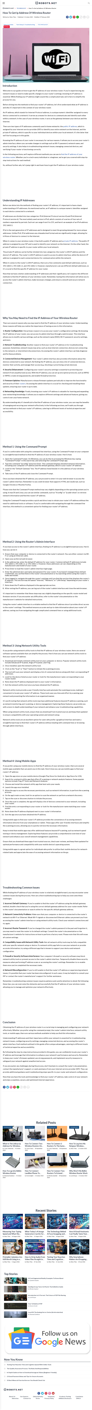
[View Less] (87, 17)
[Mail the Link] (84, 17)
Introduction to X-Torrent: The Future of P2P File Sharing (47, 1295)
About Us (12, 1396)
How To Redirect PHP (35, 1304)
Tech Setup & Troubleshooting (25, 24)
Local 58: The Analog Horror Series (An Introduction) (45, 1312)
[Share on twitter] (70, 17)
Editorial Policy (38, 1396)
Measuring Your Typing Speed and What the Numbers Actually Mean (12, 1233)
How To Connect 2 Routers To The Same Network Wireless (55, 1146)
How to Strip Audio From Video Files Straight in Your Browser (35, 1259)
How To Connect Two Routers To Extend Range (56, 1173)
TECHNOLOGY (43, 24)
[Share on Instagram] (11, 1087)
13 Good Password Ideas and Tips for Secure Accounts (25, 1376)
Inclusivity (51, 1396)
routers (23, 383)
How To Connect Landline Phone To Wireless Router (32, 1173)
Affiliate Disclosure (65, 1398)
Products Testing (65, 1396)
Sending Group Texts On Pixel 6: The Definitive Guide (45, 1287)
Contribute (79, 1396)
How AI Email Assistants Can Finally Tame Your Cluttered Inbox (79, 1233)
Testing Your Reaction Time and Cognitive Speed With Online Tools (57, 1259)
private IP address (70, 241)
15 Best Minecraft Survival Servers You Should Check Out (26, 1380)
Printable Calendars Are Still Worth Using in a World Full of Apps (12, 1259)
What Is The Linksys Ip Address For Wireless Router (12, 1146)
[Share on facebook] (67, 17)
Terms (38, 1398)
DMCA (78, 1398)
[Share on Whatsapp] (77, 17)
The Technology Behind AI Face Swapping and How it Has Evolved (56, 1233)
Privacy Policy (49, 1398)
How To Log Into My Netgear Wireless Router (77, 1146)
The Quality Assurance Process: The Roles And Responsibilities (28, 1368)
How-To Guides (8, 24)
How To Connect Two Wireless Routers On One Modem (33, 1146)
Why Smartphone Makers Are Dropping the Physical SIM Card (78, 1259)
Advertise (15, 1398)
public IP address (70, 126)
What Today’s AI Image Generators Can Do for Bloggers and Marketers (34, 1233)
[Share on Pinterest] (74, 17)
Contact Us (27, 1398)
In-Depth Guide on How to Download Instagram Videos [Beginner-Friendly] (32, 1372)
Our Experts (24, 1396)
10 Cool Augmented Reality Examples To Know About (45, 1278)
